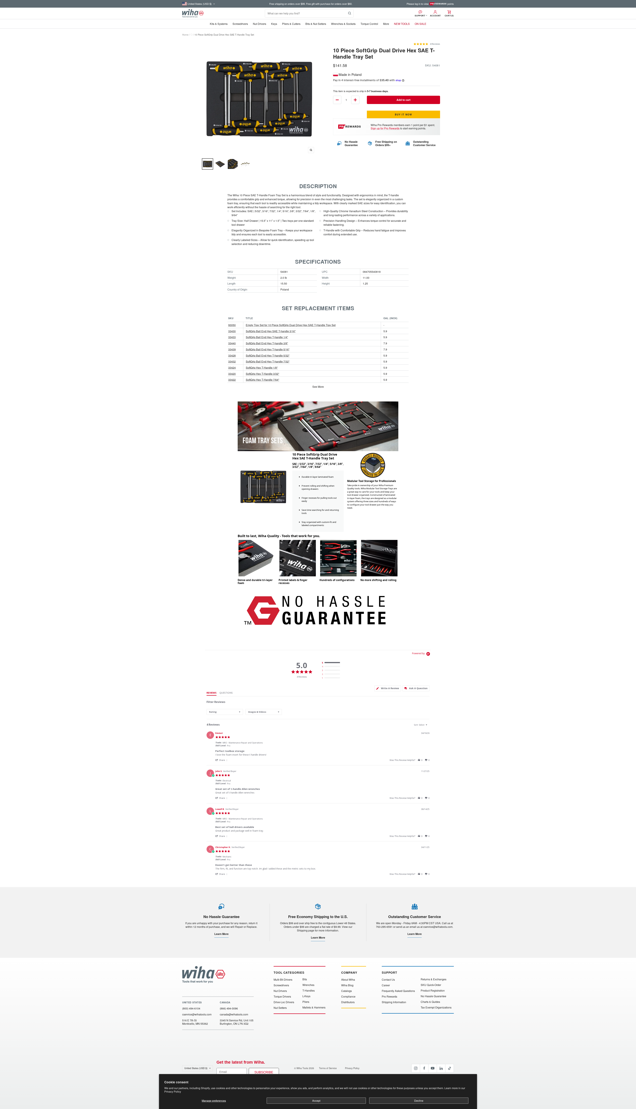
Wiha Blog (347, 985)
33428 (232, 355)
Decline (418, 1101)
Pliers (305, 1001)
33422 (232, 380)
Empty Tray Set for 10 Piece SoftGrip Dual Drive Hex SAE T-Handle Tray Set (291, 325)
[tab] (387, 688)
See (314, 387)
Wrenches (308, 985)
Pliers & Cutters (291, 24)
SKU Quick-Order (431, 985)
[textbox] (428, 726)
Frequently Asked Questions (398, 991)
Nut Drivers (259, 24)
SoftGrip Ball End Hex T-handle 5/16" (268, 349)
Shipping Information (394, 1002)
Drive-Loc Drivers (284, 1002)
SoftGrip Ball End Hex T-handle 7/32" (268, 361)
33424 (232, 368)
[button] (221, 760)
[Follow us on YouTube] (432, 1068)
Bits (304, 979)
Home (185, 34)
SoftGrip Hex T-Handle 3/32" (262, 374)
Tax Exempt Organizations (436, 1007)
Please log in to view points (430, 3)
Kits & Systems (219, 24)
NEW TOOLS (402, 24)
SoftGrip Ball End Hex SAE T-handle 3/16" (271, 331)
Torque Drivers (282, 996)
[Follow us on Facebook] (424, 1068)
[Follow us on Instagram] (416, 1068)
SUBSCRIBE (263, 1072)
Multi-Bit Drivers (283, 979)
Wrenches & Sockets (343, 24)
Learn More (221, 934)
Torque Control (369, 24)
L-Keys (306, 996)
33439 (232, 349)
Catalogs (346, 991)
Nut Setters (280, 1007)
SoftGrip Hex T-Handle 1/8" (262, 368)
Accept (316, 1101)
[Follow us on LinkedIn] (441, 1068)
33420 (232, 374)
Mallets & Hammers (313, 1007)
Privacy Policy (172, 1091)
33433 (232, 337)
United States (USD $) (196, 1068)
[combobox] (225, 712)
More (386, 24)
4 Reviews (435, 44)
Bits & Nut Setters (315, 24)
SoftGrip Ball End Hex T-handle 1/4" (267, 337)
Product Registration (433, 990)
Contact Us (388, 979)
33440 (232, 343)
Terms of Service (328, 1068)
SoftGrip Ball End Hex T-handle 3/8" (267, 343)
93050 (232, 325)
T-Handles (308, 990)
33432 (232, 361)
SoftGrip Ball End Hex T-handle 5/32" (268, 355)
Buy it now (403, 114)
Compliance (348, 996)
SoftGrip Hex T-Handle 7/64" (262, 380)
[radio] (332, 663)
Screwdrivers (240, 24)
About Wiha (348, 979)
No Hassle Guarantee (433, 996)
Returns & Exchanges (433, 979)
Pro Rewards (389, 996)
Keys (274, 24)
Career (386, 985)
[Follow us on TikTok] (449, 1068)
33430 (232, 331)
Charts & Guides (430, 1001)
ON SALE (420, 24)
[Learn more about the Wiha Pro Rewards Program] (350, 127)
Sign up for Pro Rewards (385, 128)
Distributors (348, 1002)
